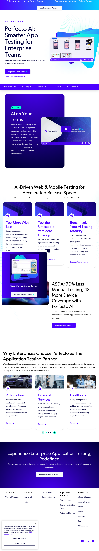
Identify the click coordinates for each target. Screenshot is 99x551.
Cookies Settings (20, 543)
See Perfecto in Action (48, 8)
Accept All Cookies (19, 538)
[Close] (35, 524)
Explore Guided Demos (23, 294)
